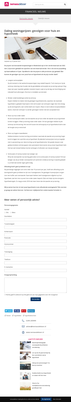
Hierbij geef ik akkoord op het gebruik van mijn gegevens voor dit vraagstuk (32, 295)
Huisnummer (9, 244)
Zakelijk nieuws (43, 18)
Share (32, 311)
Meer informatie (57, 399)
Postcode (7, 238)
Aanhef (6, 209)
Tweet (9, 311)
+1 (25, 311)
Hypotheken (17, 315)
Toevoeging (8, 252)
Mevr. (14, 212)
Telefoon (7, 259)
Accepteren (46, 399)
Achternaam (8, 231)
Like (17, 311)
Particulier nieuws (26, 18)
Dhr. (7, 212)
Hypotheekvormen (30, 315)
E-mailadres (8, 267)
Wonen (8, 315)
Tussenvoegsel (9, 224)
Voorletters (8, 216)
